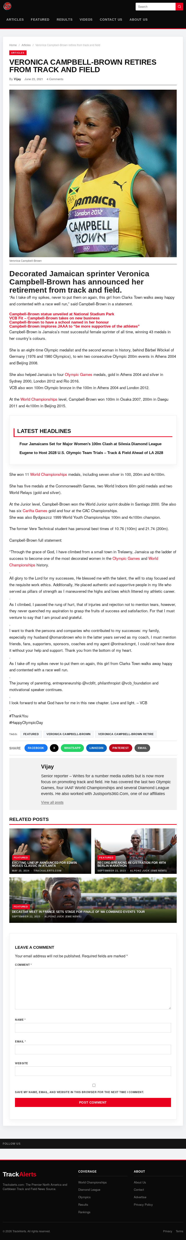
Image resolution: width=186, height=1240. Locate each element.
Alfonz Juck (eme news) (148, 870)
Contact (139, 1189)
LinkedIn (96, 748)
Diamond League (89, 1189)
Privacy (167, 1231)
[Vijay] (25, 773)
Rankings (84, 1212)
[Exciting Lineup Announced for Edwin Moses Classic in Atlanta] (50, 851)
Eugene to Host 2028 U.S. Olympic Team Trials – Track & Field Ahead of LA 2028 (91, 453)
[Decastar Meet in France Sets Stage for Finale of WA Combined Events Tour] (93, 900)
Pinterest (121, 748)
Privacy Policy (143, 1204)
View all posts (52, 802)
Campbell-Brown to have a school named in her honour (59, 322)
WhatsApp (72, 748)
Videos (86, 19)
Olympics (84, 1197)
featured (31, 734)
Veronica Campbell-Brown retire (126, 734)
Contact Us (111, 19)
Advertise (140, 1197)
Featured (40, 19)
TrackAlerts (19, 1231)
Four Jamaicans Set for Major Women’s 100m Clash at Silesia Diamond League (91, 444)
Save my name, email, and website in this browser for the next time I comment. (79, 1092)
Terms (179, 1231)
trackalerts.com (47, 870)
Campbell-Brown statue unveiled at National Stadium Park (61, 314)
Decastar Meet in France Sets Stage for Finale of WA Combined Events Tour (78, 912)
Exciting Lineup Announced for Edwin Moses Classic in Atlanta (44, 864)
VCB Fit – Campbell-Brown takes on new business (54, 318)
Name (20, 1020)
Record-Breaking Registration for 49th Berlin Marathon (132, 864)
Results (65, 19)
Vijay (17, 79)
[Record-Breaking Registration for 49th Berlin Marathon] (136, 851)
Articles (15, 19)
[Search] (179, 6)
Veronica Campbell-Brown (68, 734)
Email (142, 748)
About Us (138, 19)
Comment (23, 965)
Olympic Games (78, 374)
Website (21, 1063)
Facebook (36, 748)
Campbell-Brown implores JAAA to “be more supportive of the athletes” (74, 326)
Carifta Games (35, 510)
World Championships (38, 399)
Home (13, 45)
